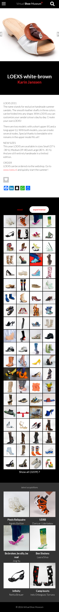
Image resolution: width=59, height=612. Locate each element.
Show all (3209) (29, 471)
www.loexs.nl (10, 169)
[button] (4, 3)
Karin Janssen (29, 82)
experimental (39, 209)
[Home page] (29, 3)
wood (20, 209)
